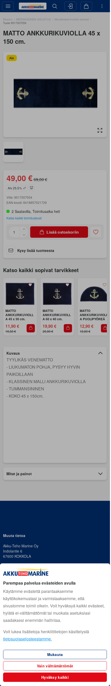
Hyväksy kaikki (55, 677)
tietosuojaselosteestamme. (27, 639)
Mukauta (55, 654)
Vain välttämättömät (55, 665)
